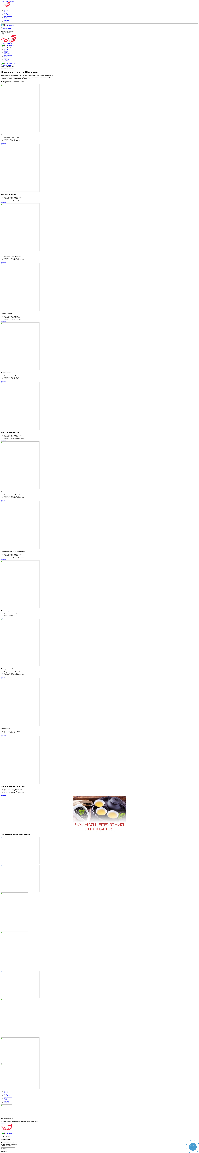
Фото (5, 17)
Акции (5, 18)
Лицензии (6, 20)
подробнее (3, 143)
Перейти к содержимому (7, 1)
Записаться (4, 1151)
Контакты (6, 21)
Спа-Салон (7, 14)
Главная (6, 10)
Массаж (6, 11)
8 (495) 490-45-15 (7, 28)
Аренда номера (8, 16)
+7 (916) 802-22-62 (10, 25)
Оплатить (3, 1123)
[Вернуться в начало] (5, 6)
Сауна (5, 13)
